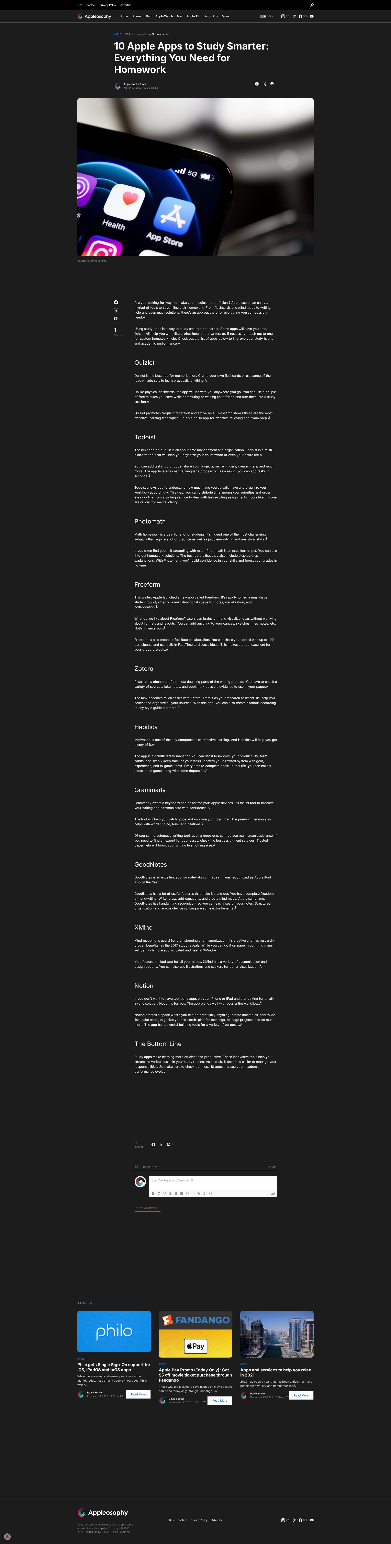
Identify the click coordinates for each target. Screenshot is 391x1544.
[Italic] (159, 1193)
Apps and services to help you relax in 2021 (275, 1373)
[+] (210, 1193)
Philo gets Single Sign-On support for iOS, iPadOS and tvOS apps (113, 1367)
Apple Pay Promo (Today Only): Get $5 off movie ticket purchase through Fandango (195, 1375)
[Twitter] (295, 16)
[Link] (199, 1193)
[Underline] (164, 1193)
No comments (160, 34)
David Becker (95, 1392)
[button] (312, 5)
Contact (91, 5)
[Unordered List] (182, 1193)
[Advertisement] (195, 280)
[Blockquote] (187, 1193)
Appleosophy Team (135, 84)
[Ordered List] (176, 1193)
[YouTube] (312, 16)
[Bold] (153, 1193)
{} (204, 1193)
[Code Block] (193, 1193)
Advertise (125, 5)
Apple (117, 34)
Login (272, 1166)
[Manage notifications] (7, 1536)
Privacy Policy (108, 5)
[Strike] (170, 1193)
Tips (79, 5)
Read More (138, 1394)
